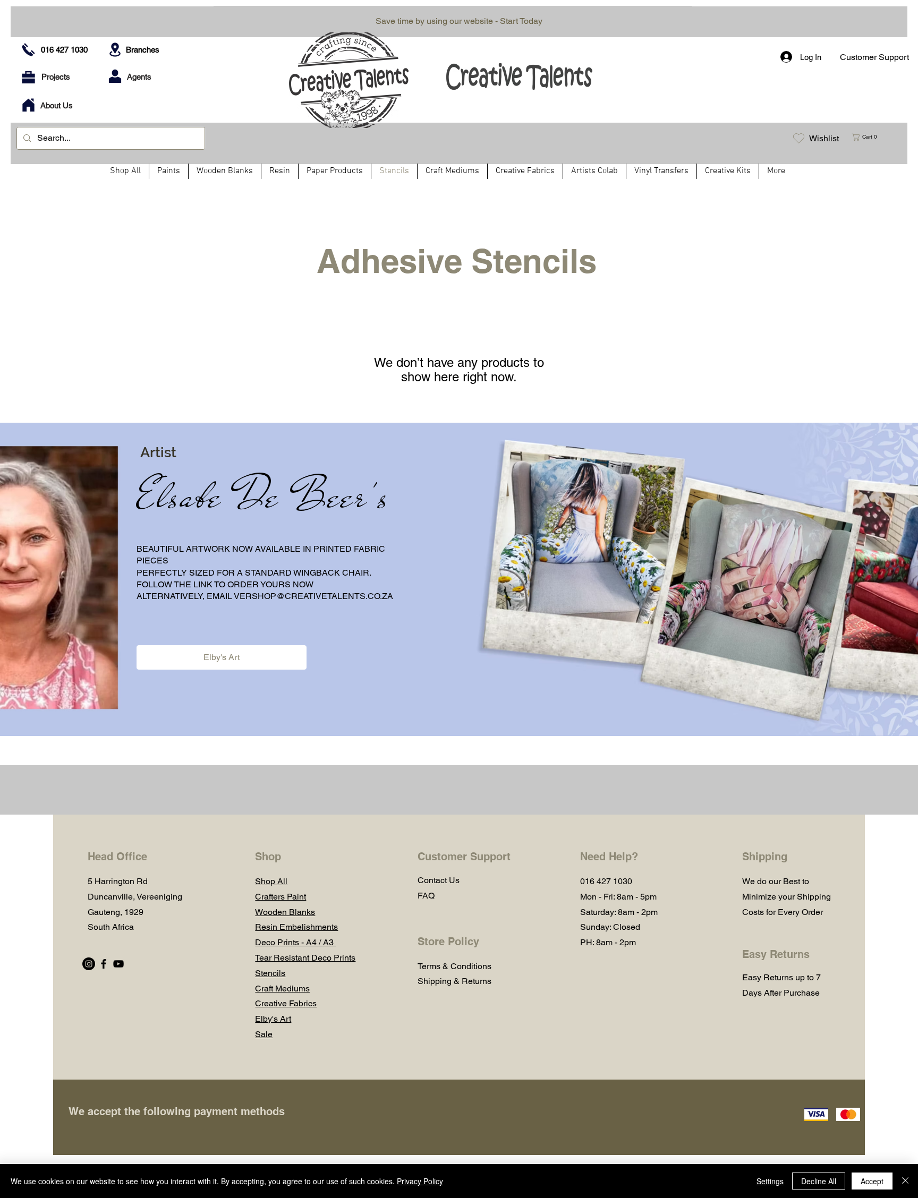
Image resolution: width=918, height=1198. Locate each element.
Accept (872, 1181)
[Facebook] (103, 963)
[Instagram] (88, 963)
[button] (869, 137)
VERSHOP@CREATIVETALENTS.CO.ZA (313, 596)
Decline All (818, 1181)
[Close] (905, 1181)
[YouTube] (118, 963)
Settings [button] (770, 1181)
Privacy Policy (420, 1181)
